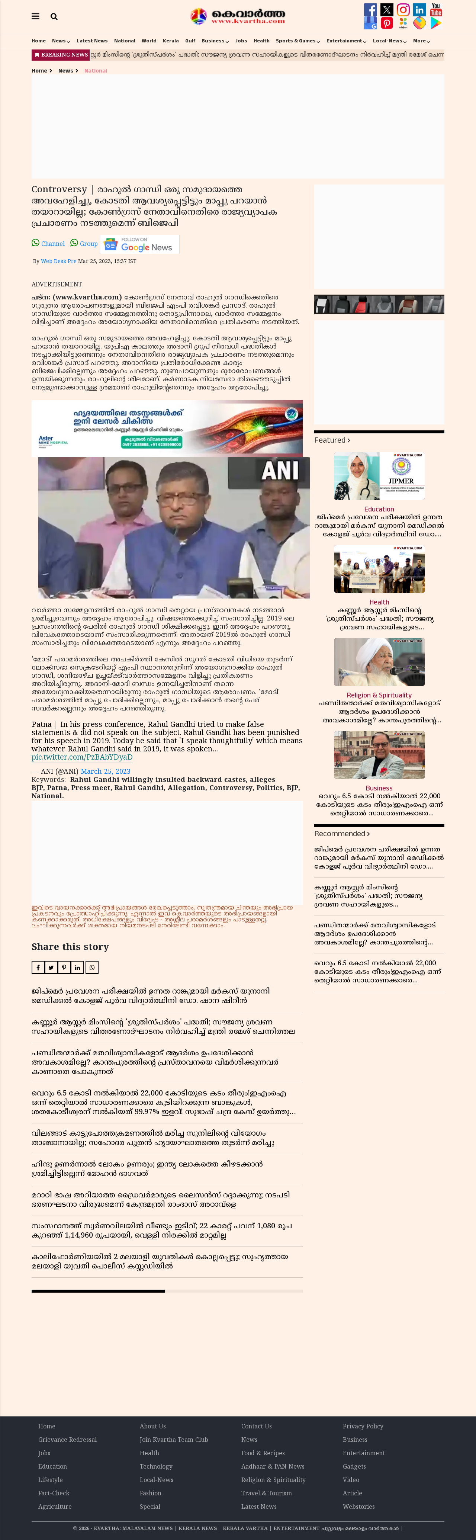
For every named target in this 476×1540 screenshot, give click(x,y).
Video (351, 1480)
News (59, 41)
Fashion (150, 1494)
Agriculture (55, 1507)
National (124, 41)
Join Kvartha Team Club (174, 1440)
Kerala (171, 41)
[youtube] (436, 10)
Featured (329, 440)
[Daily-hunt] (404, 23)
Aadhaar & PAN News (273, 1467)
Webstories (359, 1507)
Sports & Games (296, 41)
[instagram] (404, 10)
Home (39, 41)
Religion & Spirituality (273, 1480)
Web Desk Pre (59, 262)
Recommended (339, 834)
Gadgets (354, 1467)
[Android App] (436, 23)
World (149, 41)
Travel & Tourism (266, 1494)
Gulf (190, 41)
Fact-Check (54, 1494)
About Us (153, 1427)
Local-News (387, 41)
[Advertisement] (238, 126)
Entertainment (344, 41)
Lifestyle (50, 1480)
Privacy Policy (363, 1427)
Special (150, 1507)
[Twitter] (388, 10)
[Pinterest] (388, 23)
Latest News (92, 41)
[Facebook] (371, 10)
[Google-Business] (371, 23)
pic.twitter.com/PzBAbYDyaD (82, 758)
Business (213, 41)
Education (52, 1467)
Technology (156, 1467)
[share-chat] (420, 23)
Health (262, 41)
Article (352, 1494)
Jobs (241, 41)
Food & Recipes (263, 1453)
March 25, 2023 (106, 772)
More (419, 41)
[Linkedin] (420, 10)
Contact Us (256, 1427)
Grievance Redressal (67, 1440)
